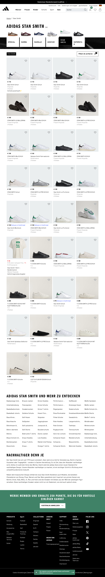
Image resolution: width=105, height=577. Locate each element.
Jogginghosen (43, 421)
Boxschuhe (11, 446)
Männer (18, 10)
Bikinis (9, 434)
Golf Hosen (26, 417)
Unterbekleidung (13, 405)
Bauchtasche (11, 421)
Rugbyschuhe (58, 430)
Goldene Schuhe (28, 413)
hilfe (59, 5)
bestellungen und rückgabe (69, 5)
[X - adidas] (92, 533)
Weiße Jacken (89, 405)
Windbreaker (89, 421)
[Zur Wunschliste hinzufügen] (25, 61)
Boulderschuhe (43, 430)
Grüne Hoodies (43, 401)
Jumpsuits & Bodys (42, 426)
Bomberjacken (12, 442)
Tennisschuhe (74, 430)
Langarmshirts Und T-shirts (74, 422)
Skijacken (41, 417)
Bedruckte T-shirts (29, 434)
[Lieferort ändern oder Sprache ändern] (100, 5)
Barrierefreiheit (78, 572)
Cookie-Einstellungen (20, 572)
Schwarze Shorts (59, 446)
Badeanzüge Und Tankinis (13, 401)
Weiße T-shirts (89, 417)
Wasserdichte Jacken (74, 442)
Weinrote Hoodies (75, 446)
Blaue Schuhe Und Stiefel (13, 438)
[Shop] (5, 8)
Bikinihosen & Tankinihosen (12, 426)
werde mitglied (93, 5)
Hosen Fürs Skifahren (42, 414)
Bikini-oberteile (12, 430)
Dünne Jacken (43, 434)
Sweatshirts (73, 417)
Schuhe (44, 10)
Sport (52, 10)
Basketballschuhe (13, 409)
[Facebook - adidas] (92, 522)
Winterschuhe (89, 426)
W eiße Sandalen (90, 401)
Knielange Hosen (75, 405)
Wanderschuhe (74, 438)
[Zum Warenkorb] (100, 9)
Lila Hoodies (42, 438)
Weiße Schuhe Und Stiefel (91, 409)
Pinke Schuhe (58, 417)
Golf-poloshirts (27, 426)
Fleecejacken (26, 405)
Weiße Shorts (89, 413)
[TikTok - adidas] (92, 544)
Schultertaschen (75, 434)
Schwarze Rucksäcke (57, 442)
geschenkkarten (83, 5)
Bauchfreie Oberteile (10, 418)
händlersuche (52, 5)
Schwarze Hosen (59, 438)
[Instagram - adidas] (92, 527)
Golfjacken (26, 421)
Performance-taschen (58, 405)
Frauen (27, 10)
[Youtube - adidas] (92, 549)
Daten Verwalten (32, 572)
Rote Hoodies (58, 421)
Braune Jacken (27, 401)
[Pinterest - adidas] (92, 538)
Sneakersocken (27, 409)
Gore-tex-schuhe (59, 434)
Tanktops (72, 426)
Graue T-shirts (27, 442)
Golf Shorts (26, 430)
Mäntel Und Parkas (45, 442)
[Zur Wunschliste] (95, 9)
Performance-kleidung (58, 401)
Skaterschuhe (74, 409)
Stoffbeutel (73, 401)
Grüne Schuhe (43, 405)
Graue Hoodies (27, 438)
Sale (58, 10)
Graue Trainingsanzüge (28, 446)
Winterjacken (89, 430)
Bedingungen (88, 572)
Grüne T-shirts (43, 409)
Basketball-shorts (13, 413)
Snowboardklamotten (76, 413)
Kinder (35, 10)
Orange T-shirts (43, 446)
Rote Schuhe (57, 426)
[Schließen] (36, 572)
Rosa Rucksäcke (59, 413)
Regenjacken (58, 409)
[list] (42, 54)
